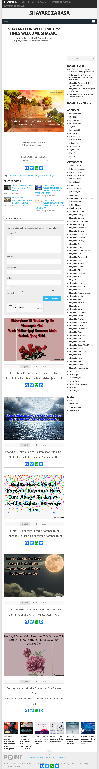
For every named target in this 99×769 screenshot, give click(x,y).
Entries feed (73, 404)
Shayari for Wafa (75, 355)
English (25, 366)
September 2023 (75, 114)
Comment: (11, 233)
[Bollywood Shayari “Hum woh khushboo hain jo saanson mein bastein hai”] (26, 728)
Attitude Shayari (75, 166)
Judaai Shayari (74, 192)
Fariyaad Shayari (75, 179)
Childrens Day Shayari (77, 176)
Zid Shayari (73, 387)
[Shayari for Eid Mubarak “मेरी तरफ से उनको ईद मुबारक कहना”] (88, 728)
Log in (71, 400)
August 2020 (74, 127)
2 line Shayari (13, 176)
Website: (10, 278)
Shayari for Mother (76, 316)
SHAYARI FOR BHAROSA (78, 221)
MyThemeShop (59, 757)
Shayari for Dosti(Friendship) (79, 251)
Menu (6, 21)
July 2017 (72, 153)
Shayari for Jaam (75, 290)
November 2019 (75, 140)
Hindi (35, 366)
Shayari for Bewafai (76, 218)
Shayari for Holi (75, 277)
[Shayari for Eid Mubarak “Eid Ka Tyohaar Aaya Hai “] (42, 728)
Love (14, 764)
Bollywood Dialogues (77, 169)
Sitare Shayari (74, 371)
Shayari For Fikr (75, 270)
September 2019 (75, 146)
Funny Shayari (74, 182)
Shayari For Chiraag (76, 231)
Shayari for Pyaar (75, 332)
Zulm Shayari (74, 391)
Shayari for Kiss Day (76, 303)
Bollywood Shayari (76, 172)
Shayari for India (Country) (79, 286)
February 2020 (74, 130)
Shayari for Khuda (76, 296)
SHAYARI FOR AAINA (77, 211)
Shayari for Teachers (76, 348)
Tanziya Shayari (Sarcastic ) (79, 384)
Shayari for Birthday (76, 224)
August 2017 (74, 150)
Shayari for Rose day (77, 335)
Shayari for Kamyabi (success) (80, 293)
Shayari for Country (76, 241)
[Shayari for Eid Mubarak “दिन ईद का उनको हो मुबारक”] (57, 728)
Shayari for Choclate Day (78, 234)
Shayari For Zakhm (76, 365)
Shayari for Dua (75, 254)
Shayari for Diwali (75, 247)
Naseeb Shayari (75, 202)
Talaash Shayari (75, 378)
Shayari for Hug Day (76, 280)
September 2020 (75, 123)
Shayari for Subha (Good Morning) (82, 345)
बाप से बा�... (21, 2)
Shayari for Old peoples (78, 322)
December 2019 (75, 137)
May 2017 (73, 156)
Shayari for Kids (75, 299)
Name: (10, 257)
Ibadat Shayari (74, 185)
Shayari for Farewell (76, 264)
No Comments (9, 193)
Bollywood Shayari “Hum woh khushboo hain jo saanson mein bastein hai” (81, 77)
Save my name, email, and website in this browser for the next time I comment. (32, 292)
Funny (6, 764)
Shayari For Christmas (77, 237)
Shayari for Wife (75, 361)
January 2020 (74, 133)
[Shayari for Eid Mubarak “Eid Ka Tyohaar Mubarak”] (72, 728)
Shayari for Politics (76, 325)
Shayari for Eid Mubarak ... (60, 2)
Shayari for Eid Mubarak (78, 257)
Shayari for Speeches (77, 342)
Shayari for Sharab (76, 339)
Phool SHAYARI (75, 208)
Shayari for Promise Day (78, 329)
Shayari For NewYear (76, 319)
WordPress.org (74, 410)
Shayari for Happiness (77, 273)
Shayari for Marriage (76, 309)
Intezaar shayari (75, 189)
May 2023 (73, 117)
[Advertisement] (34, 67)
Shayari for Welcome (76, 358)
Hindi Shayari (25, 176)
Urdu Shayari (36, 176)
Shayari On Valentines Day (79, 368)
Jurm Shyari (73, 195)
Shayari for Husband (77, 283)
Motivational (25, 764)
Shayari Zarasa (49, 13)
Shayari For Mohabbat (77, 312)
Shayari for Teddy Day (77, 352)
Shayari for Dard (75, 244)
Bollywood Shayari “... (37, 2)
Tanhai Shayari (74, 381)
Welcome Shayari (48, 176)
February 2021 (74, 120)
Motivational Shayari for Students (81, 198)
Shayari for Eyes (75, 260)
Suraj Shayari (74, 374)
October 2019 (74, 143)
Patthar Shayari (75, 205)
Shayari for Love (75, 306)
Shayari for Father (76, 267)
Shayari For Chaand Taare (78, 228)
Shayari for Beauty (76, 215)
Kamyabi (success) (80, 764)
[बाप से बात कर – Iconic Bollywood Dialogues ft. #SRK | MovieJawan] (11, 728)
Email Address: (13, 267)
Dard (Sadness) (62, 764)
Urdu (44, 366)
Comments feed (75, 407)
